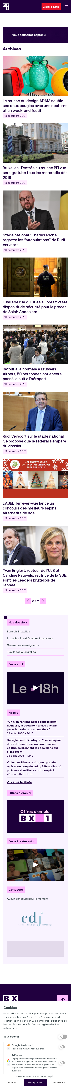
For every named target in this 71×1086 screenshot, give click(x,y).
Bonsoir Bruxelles (18, 631)
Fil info (13, 712)
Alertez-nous (51, 6)
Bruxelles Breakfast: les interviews (30, 638)
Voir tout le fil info (19, 782)
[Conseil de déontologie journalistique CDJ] (35, 918)
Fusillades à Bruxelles (21, 652)
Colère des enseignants (23, 645)
